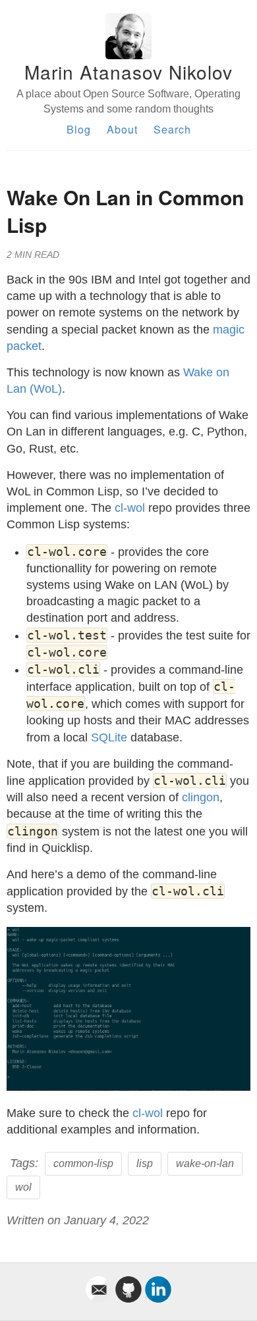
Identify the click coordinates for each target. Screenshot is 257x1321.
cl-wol (130, 507)
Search (172, 129)
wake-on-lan (205, 1163)
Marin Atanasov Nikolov (128, 72)
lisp (144, 1163)
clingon (200, 797)
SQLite (109, 737)
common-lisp (83, 1163)
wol (23, 1187)
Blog (79, 129)
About (122, 129)
